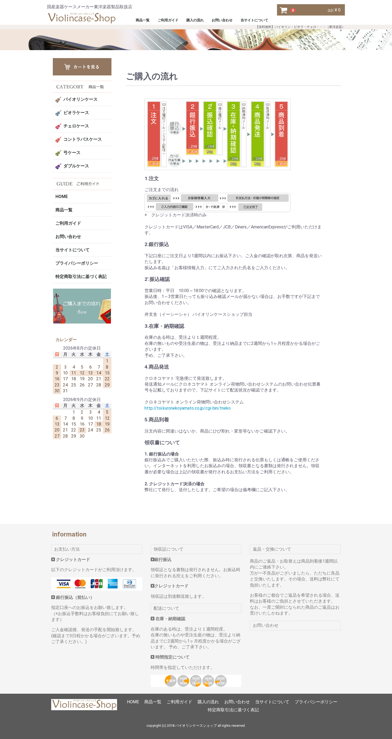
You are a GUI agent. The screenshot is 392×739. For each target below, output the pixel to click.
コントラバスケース (82, 139)
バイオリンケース (80, 99)
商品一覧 (143, 20)
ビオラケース (76, 112)
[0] (283, 10)
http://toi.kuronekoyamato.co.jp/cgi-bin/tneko (187, 407)
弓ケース (72, 152)
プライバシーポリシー (76, 263)
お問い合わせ (222, 20)
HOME (61, 196)
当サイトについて (254, 20)
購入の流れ (195, 20)
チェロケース (76, 125)
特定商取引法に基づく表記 (81, 276)
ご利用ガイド (168, 20)
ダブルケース (76, 165)
